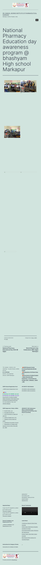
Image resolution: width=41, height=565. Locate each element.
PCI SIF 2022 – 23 (8, 410)
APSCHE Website (6, 403)
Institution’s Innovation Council (11, 422)
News (33, 337)
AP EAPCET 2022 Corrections (28, 390)
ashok (6, 339)
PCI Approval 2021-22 (9, 412)
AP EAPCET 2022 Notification (28, 389)
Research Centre (31, 367)
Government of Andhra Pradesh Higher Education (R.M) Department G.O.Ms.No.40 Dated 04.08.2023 (11, 399)
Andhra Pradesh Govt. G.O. (10, 417)
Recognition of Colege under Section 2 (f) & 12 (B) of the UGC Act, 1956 (10, 426)
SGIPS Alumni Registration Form (11, 389)
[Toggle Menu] (37, 20)
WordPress (14, 559)
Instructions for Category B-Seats (10, 546)
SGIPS (35, 337)
